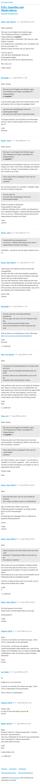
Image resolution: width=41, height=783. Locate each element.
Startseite (4, 769)
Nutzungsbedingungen (8, 773)
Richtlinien (22, 769)
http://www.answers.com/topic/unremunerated (16, 336)
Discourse (16, 778)
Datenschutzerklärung (25, 773)
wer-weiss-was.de (7, 2)
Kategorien (13, 769)
